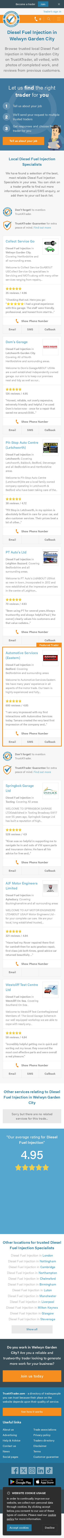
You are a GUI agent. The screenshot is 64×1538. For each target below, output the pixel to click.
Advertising (10, 1435)
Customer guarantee (46, 1457)
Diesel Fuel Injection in (32, 1255)
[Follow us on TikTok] (49, 1470)
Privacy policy (42, 1435)
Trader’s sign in (52, 11)
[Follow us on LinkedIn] (40, 1470)
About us (8, 1429)
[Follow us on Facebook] (15, 1470)
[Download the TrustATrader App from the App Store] (44, 1481)
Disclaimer (40, 1446)
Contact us (9, 1446)
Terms (37, 1451)
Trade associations (44, 1429)
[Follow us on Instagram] (32, 1470)
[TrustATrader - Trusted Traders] (11, 17)
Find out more (42, 227)
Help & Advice (11, 1440)
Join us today (32, 1375)
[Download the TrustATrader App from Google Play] (21, 1481)
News (6, 1451)
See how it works (32, 1412)
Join (42, 4)
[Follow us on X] (23, 1470)
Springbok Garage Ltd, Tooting (25, 1184)
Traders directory (43, 1440)
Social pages (10, 1457)
